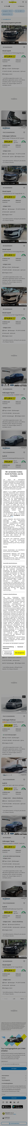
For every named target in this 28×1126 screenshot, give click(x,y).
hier (12, 516)
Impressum (20, 646)
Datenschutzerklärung (8, 646)
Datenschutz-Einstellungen (8, 652)
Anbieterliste (6, 648)
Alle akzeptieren (19, 653)
